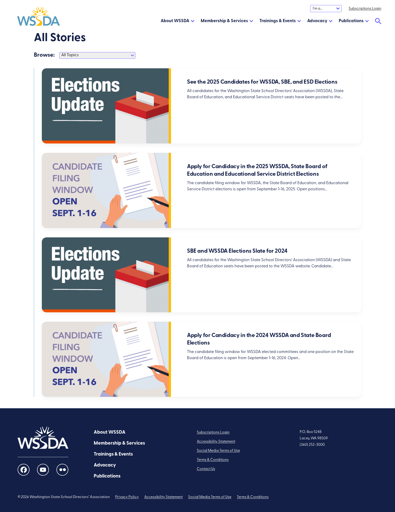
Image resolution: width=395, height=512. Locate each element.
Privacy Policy (127, 497)
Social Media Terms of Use (218, 451)
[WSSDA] (38, 17)
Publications (351, 21)
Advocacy (317, 21)
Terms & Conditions (213, 460)
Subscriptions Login (213, 432)
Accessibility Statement (216, 441)
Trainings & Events (277, 21)
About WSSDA (175, 21)
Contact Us (206, 469)
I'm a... (317, 9)
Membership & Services (224, 21)
